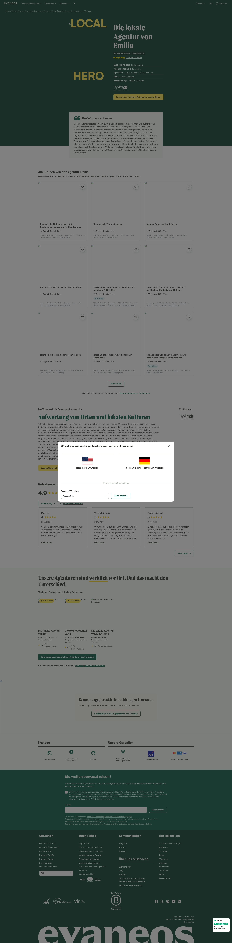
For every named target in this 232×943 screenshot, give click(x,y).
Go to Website (121, 496)
